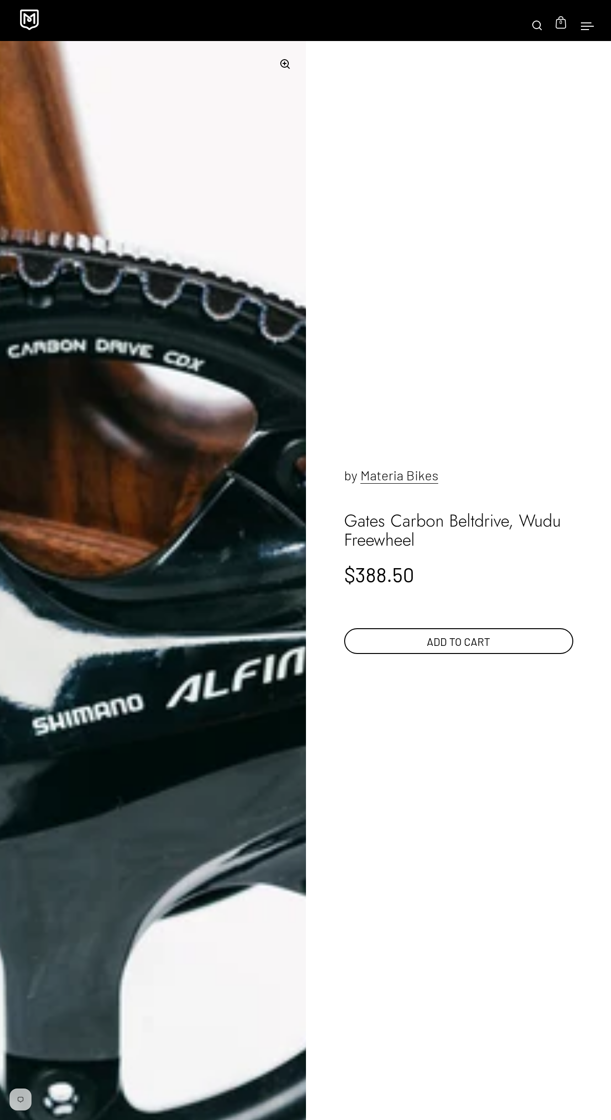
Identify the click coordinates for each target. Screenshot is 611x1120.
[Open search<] (537, 21)
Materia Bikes (399, 475)
